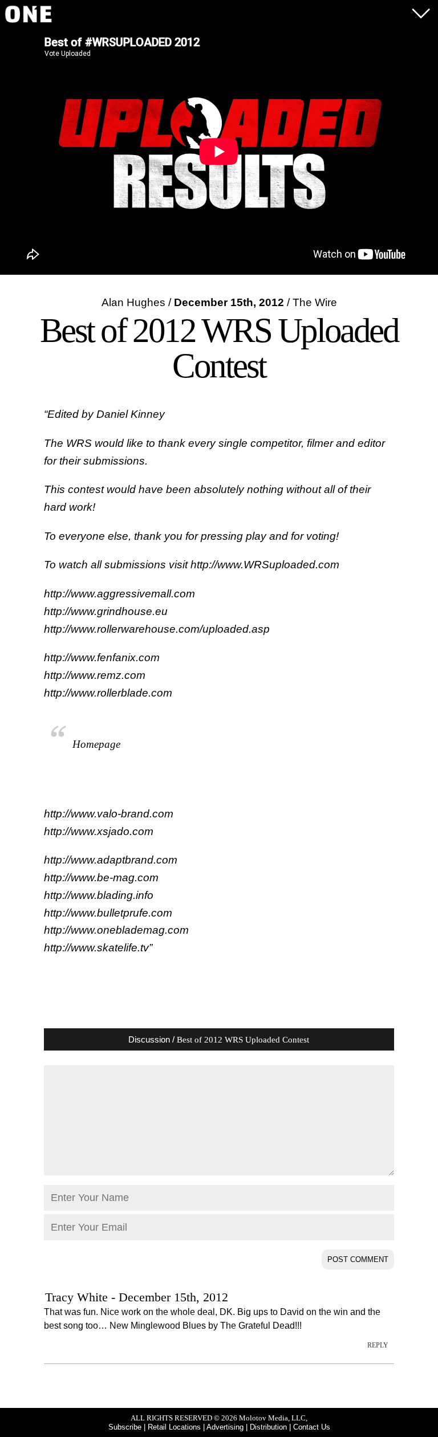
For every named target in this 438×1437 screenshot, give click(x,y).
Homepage (96, 744)
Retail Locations (174, 1427)
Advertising (225, 1427)
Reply (377, 1345)
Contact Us (311, 1427)
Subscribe (124, 1427)
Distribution (268, 1427)
